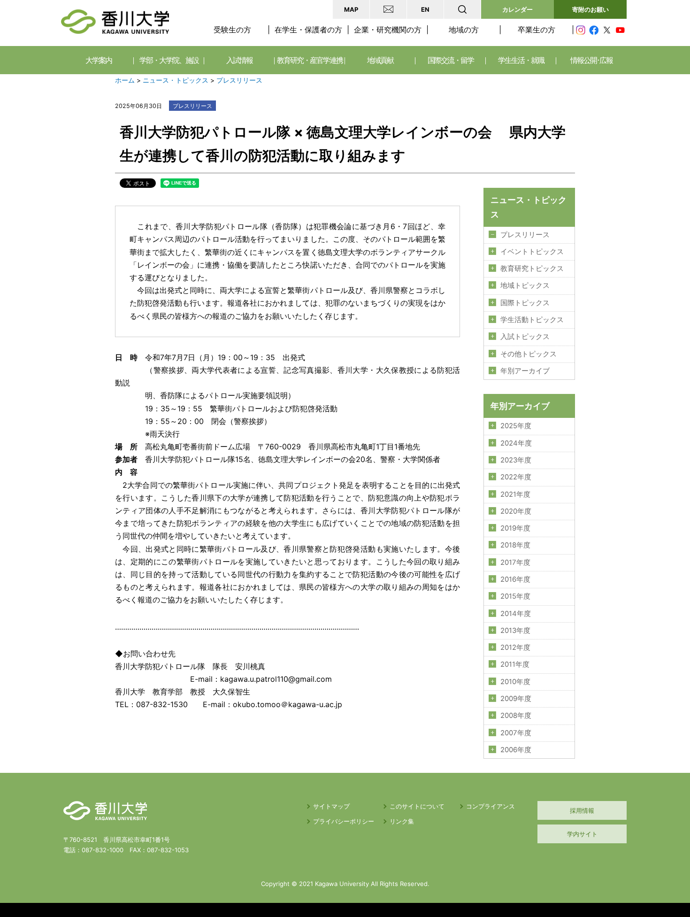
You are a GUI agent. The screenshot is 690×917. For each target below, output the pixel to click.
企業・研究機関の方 (388, 29)
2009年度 (515, 698)
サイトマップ (331, 806)
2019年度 (515, 528)
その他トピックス (528, 354)
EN (425, 9)
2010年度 (515, 682)
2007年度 (515, 733)
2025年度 (515, 426)
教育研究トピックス (532, 268)
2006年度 (515, 750)
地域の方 (464, 29)
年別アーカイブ (525, 371)
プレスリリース (239, 80)
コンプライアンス (490, 806)
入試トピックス (525, 336)
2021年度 (515, 494)
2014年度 (515, 613)
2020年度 (515, 511)
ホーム (125, 80)
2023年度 (515, 460)
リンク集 (402, 821)
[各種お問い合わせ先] (388, 9)
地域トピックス (525, 285)
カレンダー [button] (517, 9)
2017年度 (515, 562)
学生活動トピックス (532, 320)
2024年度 (516, 443)
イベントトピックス (532, 251)
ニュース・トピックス (175, 80)
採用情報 (582, 810)
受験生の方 (232, 29)
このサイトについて (417, 806)
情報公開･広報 (591, 60)
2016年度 (515, 579)
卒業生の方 (536, 29)
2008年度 (515, 715)
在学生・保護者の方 (308, 29)
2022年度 (515, 477)
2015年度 (515, 596)
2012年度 (515, 647)
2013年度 (515, 630)
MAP (351, 9)
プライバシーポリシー (343, 821)
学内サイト (582, 834)
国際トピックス (525, 303)
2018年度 (515, 545)
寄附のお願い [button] (590, 9)
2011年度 (514, 664)
